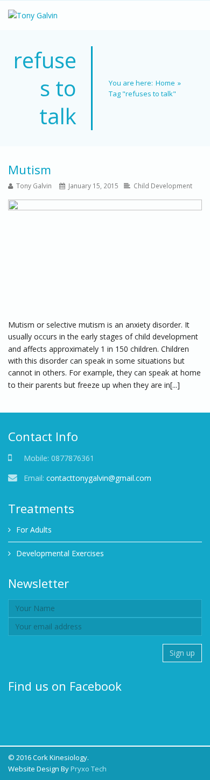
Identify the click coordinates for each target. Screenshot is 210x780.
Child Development (163, 185)
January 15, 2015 (93, 185)
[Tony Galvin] (33, 15)
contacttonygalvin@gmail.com (98, 478)
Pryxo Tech (89, 769)
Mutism (29, 169)
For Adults (34, 529)
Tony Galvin (34, 185)
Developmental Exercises (60, 553)
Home (165, 83)
